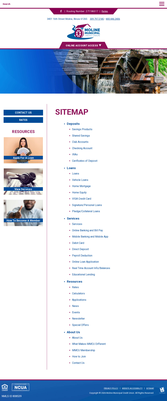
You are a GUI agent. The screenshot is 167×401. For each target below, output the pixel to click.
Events (76, 312)
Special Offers (80, 325)
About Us (73, 332)
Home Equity (79, 192)
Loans (71, 168)
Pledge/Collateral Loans (86, 211)
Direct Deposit (80, 249)
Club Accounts (80, 141)
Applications (79, 299)
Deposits (73, 124)
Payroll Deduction (82, 255)
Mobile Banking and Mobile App (90, 236)
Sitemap (150, 388)
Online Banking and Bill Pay (87, 230)
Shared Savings (81, 135)
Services (73, 218)
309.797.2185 (97, 19)
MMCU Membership (83, 350)
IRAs (75, 154)
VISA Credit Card (81, 198)
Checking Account (82, 148)
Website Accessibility (132, 388)
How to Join (79, 356)
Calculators (78, 293)
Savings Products (82, 129)
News (75, 306)
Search (6, 4)
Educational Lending (83, 274)
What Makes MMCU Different (89, 343)
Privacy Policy (111, 388)
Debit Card (78, 243)
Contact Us (78, 362)
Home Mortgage (81, 186)
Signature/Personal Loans (87, 205)
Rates (105, 11)
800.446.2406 (113, 19)
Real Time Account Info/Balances (91, 268)
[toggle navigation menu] (160, 4)
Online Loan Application (85, 261)
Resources (74, 281)
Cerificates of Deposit (84, 160)
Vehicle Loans (80, 179)
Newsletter (78, 318)
